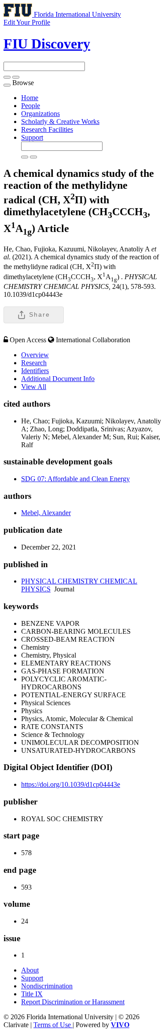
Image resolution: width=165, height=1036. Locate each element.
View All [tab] (33, 386)
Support (32, 137)
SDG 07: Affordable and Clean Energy (75, 478)
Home (29, 97)
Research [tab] (34, 363)
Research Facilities (47, 129)
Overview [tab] (35, 355)
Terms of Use (53, 1025)
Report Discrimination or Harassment (73, 1002)
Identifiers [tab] (35, 370)
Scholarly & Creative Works (60, 121)
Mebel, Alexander (46, 512)
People (30, 105)
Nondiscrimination (47, 986)
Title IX (32, 994)
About (30, 970)
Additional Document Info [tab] (58, 378)
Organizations (40, 113)
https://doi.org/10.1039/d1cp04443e (70, 784)
